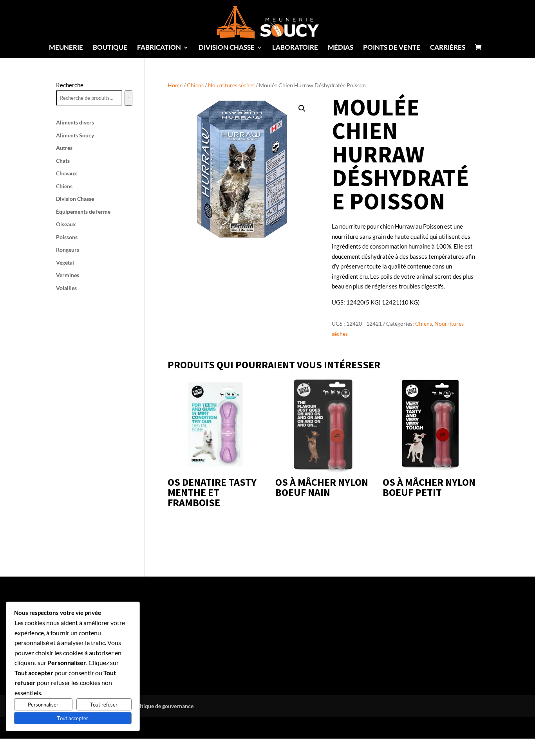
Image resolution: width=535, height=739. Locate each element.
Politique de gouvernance (162, 706)
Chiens (195, 85)
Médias (340, 48)
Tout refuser (103, 704)
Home (175, 85)
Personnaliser (43, 704)
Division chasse (227, 48)
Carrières (447, 48)
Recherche (69, 84)
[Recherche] (128, 98)
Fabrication (159, 48)
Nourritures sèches (231, 85)
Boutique (110, 48)
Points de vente (391, 48)
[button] (302, 108)
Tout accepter (72, 718)
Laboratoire (295, 48)
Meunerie (66, 48)
